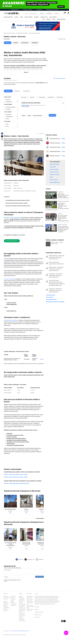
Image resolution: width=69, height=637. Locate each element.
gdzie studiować (62, 217)
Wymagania (34, 42)
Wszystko (7, 42)
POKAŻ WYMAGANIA (11, 241)
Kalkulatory (49, 13)
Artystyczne (26, 91)
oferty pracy (61, 194)
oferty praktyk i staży (63, 195)
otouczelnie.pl (6, 630)
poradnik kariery (62, 196)
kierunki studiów (28, 17)
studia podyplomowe (63, 220)
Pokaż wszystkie (40, 518)
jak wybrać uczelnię (63, 229)
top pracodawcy (53, 17)
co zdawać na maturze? (51, 209)
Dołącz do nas (15, 9)
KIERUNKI (29, 115)
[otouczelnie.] (12, 13)
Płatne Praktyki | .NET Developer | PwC (30, 603)
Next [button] (41, 502)
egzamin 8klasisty (61, 19)
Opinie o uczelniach (28, 9)
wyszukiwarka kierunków (61, 204)
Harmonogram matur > (51, 299)
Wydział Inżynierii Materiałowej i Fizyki (57, 151)
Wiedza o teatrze (25, 105)
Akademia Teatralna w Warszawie (31, 103)
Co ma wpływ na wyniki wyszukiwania (10, 80)
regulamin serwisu (16, 630)
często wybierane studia (62, 218)
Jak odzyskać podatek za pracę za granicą (6, 597)
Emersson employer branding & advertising (17, 634)
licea (44, 19)
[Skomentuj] (2, 139)
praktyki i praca (44, 17)
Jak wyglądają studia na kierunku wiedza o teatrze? (18, 200)
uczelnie (16, 17)
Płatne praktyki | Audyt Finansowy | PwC (30, 607)
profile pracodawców (63, 197)
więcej (41, 359)
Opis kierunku (25, 42)
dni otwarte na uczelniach (61, 231)
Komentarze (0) (61, 39)
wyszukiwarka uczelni (63, 228)
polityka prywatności (24, 630)
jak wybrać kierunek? (63, 208)
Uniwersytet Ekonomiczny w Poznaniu (57, 138)
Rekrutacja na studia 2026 (52, 9)
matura (53, 19)
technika (48, 19)
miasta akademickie (8, 17)
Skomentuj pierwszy (66, 633)
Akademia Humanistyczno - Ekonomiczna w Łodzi (57, 143)
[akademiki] (34, 4)
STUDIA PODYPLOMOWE (37, 115)
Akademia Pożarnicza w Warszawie (57, 155)
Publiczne (17, 91)
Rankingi (40, 9)
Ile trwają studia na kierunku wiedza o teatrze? (17, 203)
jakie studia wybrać (63, 215)
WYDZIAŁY (23, 115)
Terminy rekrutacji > (50, 295)
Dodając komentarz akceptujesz (12, 580)
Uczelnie (16, 42)
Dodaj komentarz (39, 576)
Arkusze (56, 13)
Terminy (41, 13)
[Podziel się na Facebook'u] (2, 133)
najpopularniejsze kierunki (62, 206)
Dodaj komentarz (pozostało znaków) (12, 567)
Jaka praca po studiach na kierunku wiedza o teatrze (18, 205)
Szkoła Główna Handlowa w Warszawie (57, 147)
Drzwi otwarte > (50, 297)
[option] (12, 504)
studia (21, 17)
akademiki (36, 17)
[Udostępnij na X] (2, 136)
